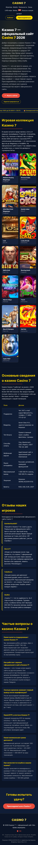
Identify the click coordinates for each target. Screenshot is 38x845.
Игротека (9, 7)
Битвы (17, 10)
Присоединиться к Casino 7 (19, 806)
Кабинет (10, 18)
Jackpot (19, 13)
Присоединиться (24, 18)
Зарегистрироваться (11, 102)
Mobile (15, 7)
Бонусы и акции (27, 10)
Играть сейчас (12, 95)
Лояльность (23, 7)
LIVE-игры (8, 10)
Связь (30, 7)
